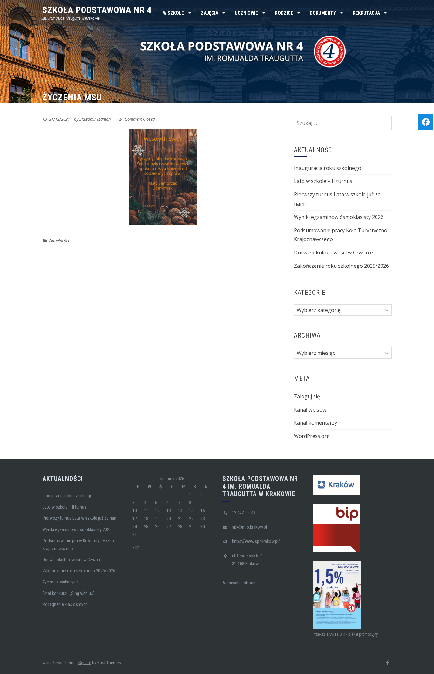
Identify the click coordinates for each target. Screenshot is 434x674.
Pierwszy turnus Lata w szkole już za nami (81, 518)
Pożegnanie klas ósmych (65, 604)
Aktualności (59, 241)
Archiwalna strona (238, 582)
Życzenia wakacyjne (61, 581)
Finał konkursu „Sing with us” (69, 593)
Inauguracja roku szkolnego (327, 168)
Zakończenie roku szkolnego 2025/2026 (341, 265)
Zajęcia (209, 13)
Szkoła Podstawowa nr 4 (97, 10)
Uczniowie (246, 13)
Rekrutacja (366, 13)
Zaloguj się (307, 396)
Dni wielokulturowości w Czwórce (333, 252)
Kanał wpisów (310, 409)
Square (84, 662)
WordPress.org (312, 436)
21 (180, 518)
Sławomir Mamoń (95, 119)
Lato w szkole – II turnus (323, 181)
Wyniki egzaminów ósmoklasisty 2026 (338, 216)
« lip (135, 547)
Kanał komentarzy (315, 422)
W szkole (173, 13)
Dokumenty (323, 13)
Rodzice (284, 13)
